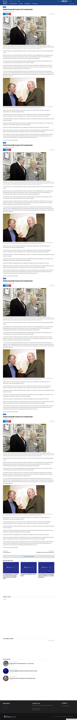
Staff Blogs (34, 3)
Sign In (19, 1)
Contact (4, 705)
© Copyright (55, 716)
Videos (15, 1)
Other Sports (27, 3)
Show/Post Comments (28, 556)
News (5, 599)
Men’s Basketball (13, 3)
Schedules (11, 1)
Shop (69, 1)
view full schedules (51, 640)
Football (21, 3)
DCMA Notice (5, 708)
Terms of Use (5, 706)
